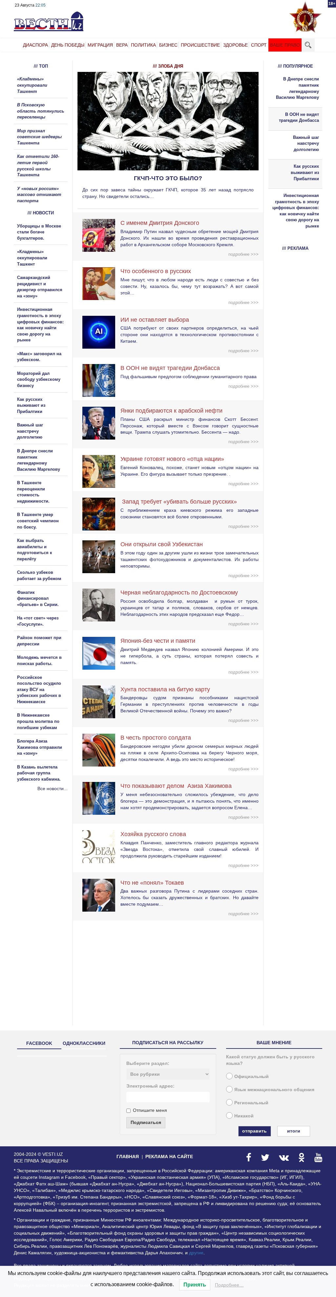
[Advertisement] (53, 862)
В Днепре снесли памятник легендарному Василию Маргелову (297, 88)
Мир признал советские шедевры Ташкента (39, 136)
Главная (127, 1156)
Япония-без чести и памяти (157, 641)
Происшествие (200, 45)
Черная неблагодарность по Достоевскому (179, 592)
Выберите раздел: (147, 1063)
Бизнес (168, 45)
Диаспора (35, 45)
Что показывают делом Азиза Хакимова (176, 786)
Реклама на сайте (169, 1156)
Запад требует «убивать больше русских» (178, 501)
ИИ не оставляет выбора (154, 319)
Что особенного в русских (155, 271)
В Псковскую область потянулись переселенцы (40, 110)
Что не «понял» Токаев (152, 882)
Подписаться (146, 1122)
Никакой (244, 1115)
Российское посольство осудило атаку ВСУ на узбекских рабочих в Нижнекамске (39, 689)
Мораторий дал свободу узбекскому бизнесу (38, 379)
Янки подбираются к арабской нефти (171, 410)
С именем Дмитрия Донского (159, 223)
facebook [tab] (39, 1043)
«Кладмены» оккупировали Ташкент (32, 85)
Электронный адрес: (150, 1086)
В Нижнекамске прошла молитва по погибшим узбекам (38, 721)
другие (196, 1252)
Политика (143, 45)
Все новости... (52, 788)
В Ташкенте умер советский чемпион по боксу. (38, 520)
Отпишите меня (150, 1110)
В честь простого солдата (158, 737)
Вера (122, 45)
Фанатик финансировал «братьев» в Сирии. (38, 598)
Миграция (100, 45)
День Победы (67, 45)
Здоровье (235, 45)
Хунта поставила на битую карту (165, 689)
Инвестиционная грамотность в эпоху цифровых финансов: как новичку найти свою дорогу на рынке (295, 210)
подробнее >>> (243, 254)
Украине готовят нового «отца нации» (172, 459)
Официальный (251, 1076)
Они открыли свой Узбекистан (161, 544)
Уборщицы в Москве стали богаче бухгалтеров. (39, 232)
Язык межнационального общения (274, 1089)
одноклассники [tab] (84, 1043)
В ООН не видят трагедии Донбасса (170, 368)
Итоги (293, 1131)
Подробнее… (229, 1284)
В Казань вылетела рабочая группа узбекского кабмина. (39, 773)
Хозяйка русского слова (153, 834)
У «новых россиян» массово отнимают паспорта (39, 194)
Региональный (251, 1102)
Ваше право (285, 45)
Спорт (259, 45)
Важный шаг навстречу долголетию (30, 431)
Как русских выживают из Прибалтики (31, 405)
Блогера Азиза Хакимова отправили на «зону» (39, 747)
